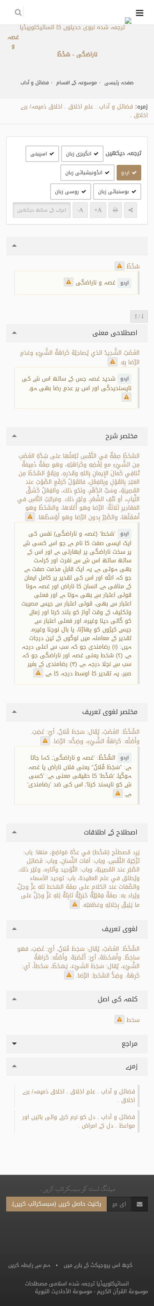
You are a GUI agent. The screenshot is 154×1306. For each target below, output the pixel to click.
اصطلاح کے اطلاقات (112, 832)
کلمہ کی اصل (119, 999)
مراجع (131, 1043)
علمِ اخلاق (80, 106)
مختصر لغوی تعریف (111, 711)
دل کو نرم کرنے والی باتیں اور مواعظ (78, 1121)
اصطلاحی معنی (116, 332)
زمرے (133, 1066)
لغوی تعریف (121, 928)
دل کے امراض (97, 1125)
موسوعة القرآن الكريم (122, 1291)
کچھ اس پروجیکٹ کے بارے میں (98, 1265)
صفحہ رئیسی (118, 82)
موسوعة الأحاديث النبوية (63, 1291)
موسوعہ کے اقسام (76, 82)
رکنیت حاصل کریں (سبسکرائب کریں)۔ (56, 1203)
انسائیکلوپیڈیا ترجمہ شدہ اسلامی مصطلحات (77, 1283)
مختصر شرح (123, 436)
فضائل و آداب (35, 82)
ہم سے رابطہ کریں (29, 1265)
